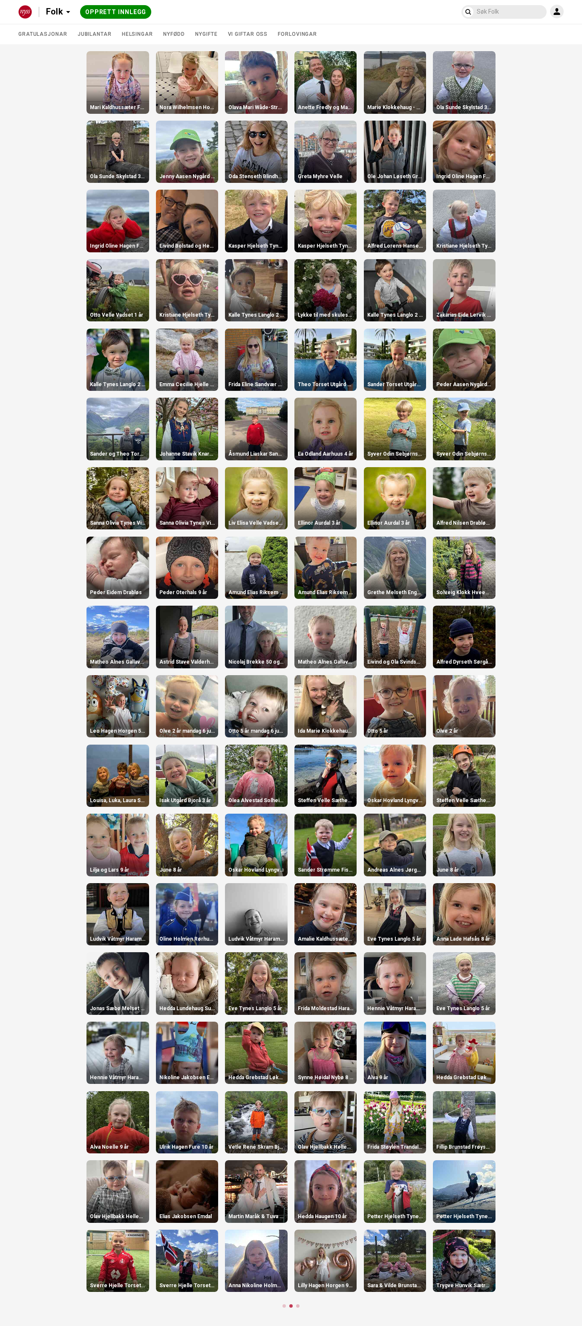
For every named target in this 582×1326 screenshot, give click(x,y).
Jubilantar (95, 34)
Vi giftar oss (248, 34)
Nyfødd (174, 34)
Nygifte (206, 34)
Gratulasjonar (42, 34)
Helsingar (137, 34)
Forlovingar (297, 34)
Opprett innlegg (116, 12)
